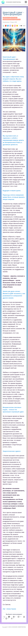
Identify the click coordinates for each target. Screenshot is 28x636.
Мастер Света (14, 17)
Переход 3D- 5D (6, 17)
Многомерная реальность (8, 19)
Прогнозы (18, 19)
